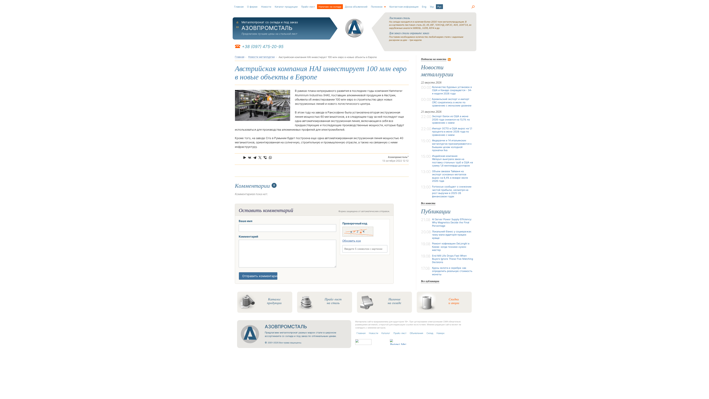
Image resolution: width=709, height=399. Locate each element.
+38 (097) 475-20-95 (262, 46)
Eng (424, 6)
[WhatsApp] (270, 157)
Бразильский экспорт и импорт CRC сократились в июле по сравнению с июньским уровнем (451, 102)
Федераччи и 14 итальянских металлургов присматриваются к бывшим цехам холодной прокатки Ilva (452, 145)
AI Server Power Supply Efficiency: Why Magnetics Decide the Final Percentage (452, 222)
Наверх (440, 333)
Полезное (377, 6)
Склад (430, 333)
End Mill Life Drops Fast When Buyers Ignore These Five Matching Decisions (452, 259)
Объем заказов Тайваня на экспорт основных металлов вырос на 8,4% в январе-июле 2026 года (450, 176)
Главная (239, 6)
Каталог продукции (286, 6)
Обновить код (351, 241)
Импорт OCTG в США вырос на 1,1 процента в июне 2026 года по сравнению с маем (452, 131)
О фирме (252, 6)
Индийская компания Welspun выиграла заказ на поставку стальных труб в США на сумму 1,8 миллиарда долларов (452, 160)
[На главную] (354, 28)
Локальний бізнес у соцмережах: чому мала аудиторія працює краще (452, 234)
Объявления (416, 333)
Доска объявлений (356, 6)
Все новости (428, 203)
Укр (432, 6)
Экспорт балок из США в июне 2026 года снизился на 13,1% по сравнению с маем (451, 119)
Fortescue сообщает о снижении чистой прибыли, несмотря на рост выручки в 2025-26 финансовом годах (451, 191)
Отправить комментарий (260, 276)
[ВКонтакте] (249, 157)
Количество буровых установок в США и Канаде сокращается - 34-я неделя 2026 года (452, 90)
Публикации (436, 211)
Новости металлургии (261, 56)
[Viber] (265, 157)
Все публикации (430, 281)
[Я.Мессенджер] (244, 157)
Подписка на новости (433, 59)
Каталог (385, 333)
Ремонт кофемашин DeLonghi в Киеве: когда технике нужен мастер (450, 246)
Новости (266, 6)
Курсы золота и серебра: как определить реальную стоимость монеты (452, 271)
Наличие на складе (329, 6)
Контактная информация (403, 6)
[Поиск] (473, 7)
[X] (260, 157)
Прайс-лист (308, 6)
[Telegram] (255, 157)
